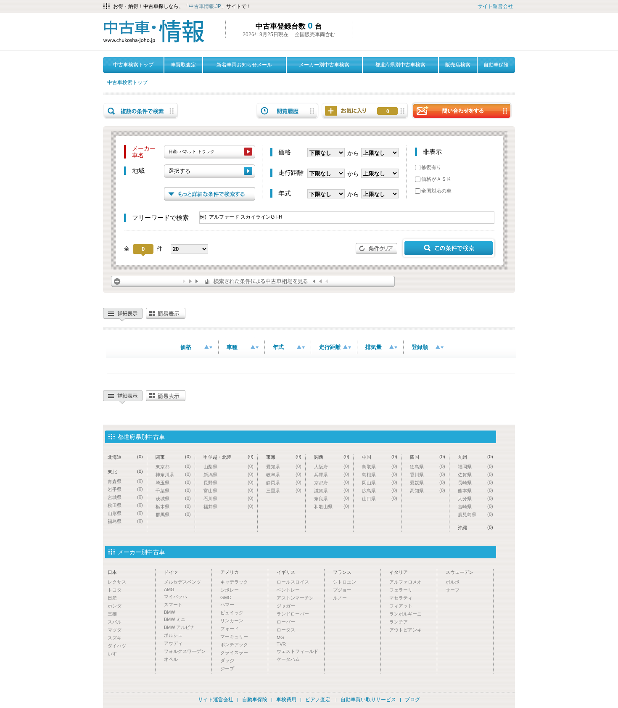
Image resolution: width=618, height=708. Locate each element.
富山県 (228, 490)
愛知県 (283, 466)
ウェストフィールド (297, 651)
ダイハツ (117, 645)
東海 (283, 457)
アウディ (173, 643)
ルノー (340, 597)
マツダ (114, 629)
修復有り (431, 167)
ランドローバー (293, 613)
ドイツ (171, 572)
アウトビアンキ (405, 629)
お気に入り (387, 111)
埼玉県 (173, 482)
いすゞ (114, 653)
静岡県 (283, 482)
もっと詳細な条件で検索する (209, 194)
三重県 (283, 490)
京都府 (331, 482)
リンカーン (231, 620)
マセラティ (400, 597)
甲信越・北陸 (228, 457)
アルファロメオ (405, 581)
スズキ (114, 637)
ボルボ (453, 581)
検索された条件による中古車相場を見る (253, 281)
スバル (114, 621)
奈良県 (331, 498)
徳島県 (427, 466)
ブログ (412, 700)
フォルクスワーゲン (185, 651)
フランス (342, 572)
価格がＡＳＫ (436, 179)
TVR (281, 644)
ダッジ (227, 660)
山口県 (379, 498)
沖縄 (475, 527)
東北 (125, 471)
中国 (379, 457)
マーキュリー (234, 636)
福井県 (228, 506)
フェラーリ (400, 589)
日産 (112, 597)
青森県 (125, 481)
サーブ (453, 589)
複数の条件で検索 (141, 111)
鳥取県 (379, 466)
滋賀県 (331, 490)
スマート (173, 604)
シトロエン (344, 581)
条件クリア (377, 248)
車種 (232, 347)
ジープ (227, 668)
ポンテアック (234, 644)
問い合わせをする (461, 110)
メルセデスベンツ (182, 581)
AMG (169, 589)
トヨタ (114, 589)
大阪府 (331, 466)
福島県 (125, 521)
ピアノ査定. (318, 700)
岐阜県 (283, 474)
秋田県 (125, 505)
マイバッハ (175, 596)
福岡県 (475, 466)
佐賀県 (475, 474)
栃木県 (173, 506)
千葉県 (173, 490)
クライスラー (234, 652)
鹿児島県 (475, 514)
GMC (225, 597)
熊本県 (475, 490)
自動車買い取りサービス (368, 700)
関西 (331, 457)
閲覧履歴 (287, 111)
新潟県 (228, 474)
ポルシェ (173, 635)
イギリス (286, 572)
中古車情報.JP (205, 6)
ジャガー (286, 605)
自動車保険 (496, 65)
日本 (112, 572)
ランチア (398, 621)
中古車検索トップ (133, 65)
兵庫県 (331, 474)
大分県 (475, 498)
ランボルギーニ (405, 613)
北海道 (125, 457)
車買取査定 (183, 65)
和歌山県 (331, 506)
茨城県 (173, 498)
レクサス (117, 581)
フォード (229, 628)
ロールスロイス (293, 581)
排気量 (373, 347)
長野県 (228, 482)
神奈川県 (173, 474)
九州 (475, 457)
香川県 (427, 474)
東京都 (173, 466)
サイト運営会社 (495, 6)
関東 (173, 457)
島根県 (379, 474)
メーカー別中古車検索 (324, 65)
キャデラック (234, 581)
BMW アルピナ (179, 627)
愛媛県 (427, 482)
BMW (169, 612)
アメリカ (229, 572)
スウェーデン (459, 572)
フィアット (400, 605)
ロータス (286, 629)
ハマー (227, 604)
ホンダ (114, 605)
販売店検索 (457, 65)
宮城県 (125, 497)
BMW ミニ (174, 619)
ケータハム (288, 659)
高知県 (427, 490)
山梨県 (228, 466)
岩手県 (125, 489)
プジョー (342, 589)
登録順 (420, 347)
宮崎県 (475, 506)
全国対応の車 (436, 191)
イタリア (398, 572)
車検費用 (286, 700)
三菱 (112, 613)
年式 (278, 347)
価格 (185, 347)
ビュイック (231, 612)
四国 (427, 457)
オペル (171, 659)
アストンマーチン (295, 597)
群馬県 (173, 514)
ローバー (286, 621)
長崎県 (475, 482)
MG (280, 637)
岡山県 (379, 482)
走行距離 (330, 347)
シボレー (229, 589)
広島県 (379, 490)
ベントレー (288, 589)
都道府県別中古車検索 (400, 65)
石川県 (228, 498)
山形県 (125, 513)
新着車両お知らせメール (244, 65)
